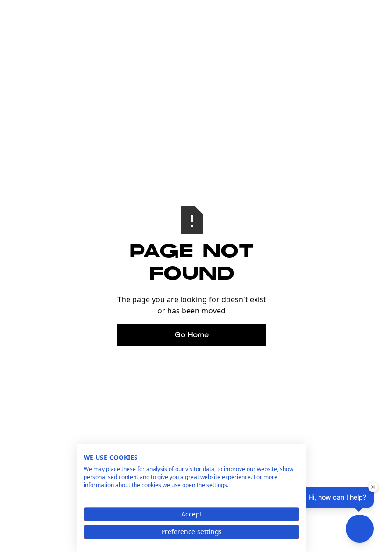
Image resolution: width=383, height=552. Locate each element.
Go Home (192, 334)
